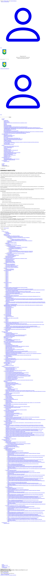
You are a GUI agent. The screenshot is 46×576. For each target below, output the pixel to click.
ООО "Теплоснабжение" (8, 141)
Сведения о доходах (7, 155)
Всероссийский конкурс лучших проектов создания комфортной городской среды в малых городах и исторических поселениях (23, 131)
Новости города (6, 121)
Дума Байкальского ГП (7, 149)
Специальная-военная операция (9, 144)
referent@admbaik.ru (6, 572)
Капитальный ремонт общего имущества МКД (11, 130)
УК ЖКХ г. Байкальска (7, 140)
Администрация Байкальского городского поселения (12, 152)
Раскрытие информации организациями (10, 153)
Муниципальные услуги (6, 157)
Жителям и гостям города (8, 134)
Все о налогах (6, 137)
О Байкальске (6, 120)
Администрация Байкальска (4, 68)
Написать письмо (6, 161)
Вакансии (5, 124)
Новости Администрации (8, 147)
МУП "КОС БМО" (7, 143)
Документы (6, 148)
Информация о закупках (7, 156)
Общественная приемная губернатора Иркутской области (13, 139)
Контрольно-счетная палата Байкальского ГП (11, 150)
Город (3, 119)
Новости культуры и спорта (8, 136)
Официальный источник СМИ (8, 151)
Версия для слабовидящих (5, 1)
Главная (3, 118)
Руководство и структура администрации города (11, 146)
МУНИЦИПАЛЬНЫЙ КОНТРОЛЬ (9, 159)
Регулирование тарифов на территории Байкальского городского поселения (15, 126)
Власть (3, 145)
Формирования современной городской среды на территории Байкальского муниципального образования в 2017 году (22, 127)
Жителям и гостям (5, 565)
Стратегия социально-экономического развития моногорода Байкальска (15, 133)
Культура (5, 123)
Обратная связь (4, 160)
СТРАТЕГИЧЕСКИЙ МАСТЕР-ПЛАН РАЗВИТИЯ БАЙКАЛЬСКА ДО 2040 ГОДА (17, 132)
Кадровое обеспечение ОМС (8, 154)
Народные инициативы (7, 125)
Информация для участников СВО (9, 135)
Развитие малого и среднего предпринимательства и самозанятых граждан (15, 122)
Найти (10, 117)
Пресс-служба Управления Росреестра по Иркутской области (13, 138)
